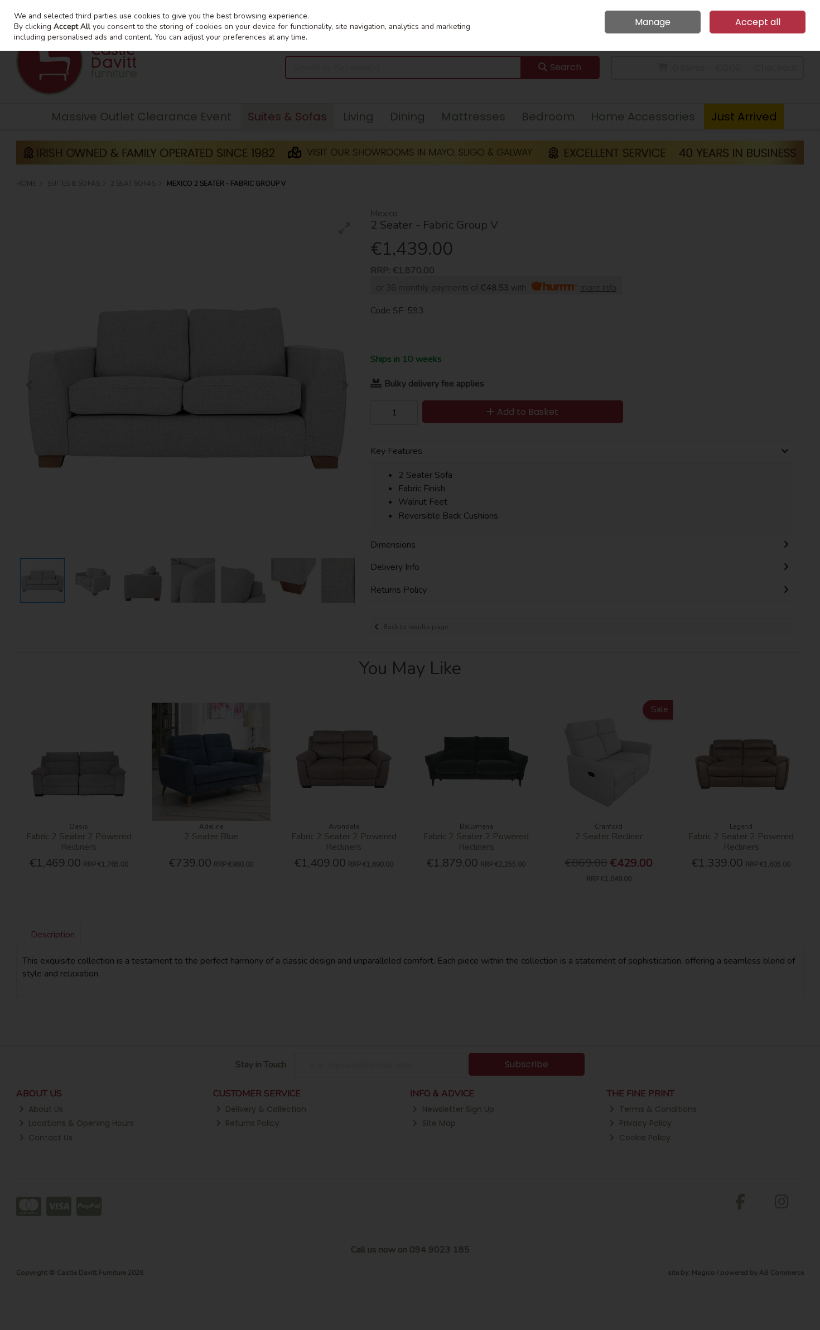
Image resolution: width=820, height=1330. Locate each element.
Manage (653, 22)
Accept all (757, 22)
